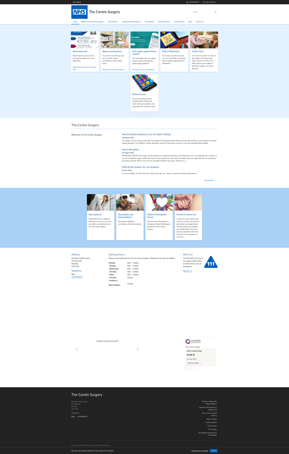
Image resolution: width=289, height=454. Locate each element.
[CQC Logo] (193, 343)
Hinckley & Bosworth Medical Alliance (209, 403)
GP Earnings (212, 429)
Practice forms (180, 22)
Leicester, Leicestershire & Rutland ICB (208, 409)
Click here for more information (143, 70)
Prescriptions (149, 22)
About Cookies (212, 419)
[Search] (215, 12)
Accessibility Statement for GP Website (207, 434)
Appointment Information (131, 22)
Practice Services (164, 22)
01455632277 (194, 2)
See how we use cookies (199, 451)
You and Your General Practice (209, 414)
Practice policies (211, 422)
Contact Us (200, 22)
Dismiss (213, 451)
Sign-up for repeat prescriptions (114, 70)
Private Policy (212, 426)
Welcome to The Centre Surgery (92, 22)
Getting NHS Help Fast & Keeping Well (84, 68)
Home (75, 22)
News (190, 22)
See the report (193, 363)
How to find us (210, 2)
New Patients (112, 22)
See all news (209, 180)
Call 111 (188, 271)
